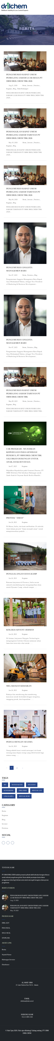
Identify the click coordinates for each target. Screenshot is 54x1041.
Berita (24, 85)
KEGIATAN (32, 785)
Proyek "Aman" (15, 518)
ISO (5, 785)
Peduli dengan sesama (19, 742)
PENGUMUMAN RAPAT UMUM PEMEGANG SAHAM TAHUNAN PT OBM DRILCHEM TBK (23, 393)
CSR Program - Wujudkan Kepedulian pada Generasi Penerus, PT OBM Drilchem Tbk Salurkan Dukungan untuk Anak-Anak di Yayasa (24, 455)
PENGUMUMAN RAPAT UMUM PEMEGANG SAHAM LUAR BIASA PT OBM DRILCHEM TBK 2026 (24, 77)
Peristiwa (36, 85)
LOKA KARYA (9, 796)
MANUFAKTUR (17, 785)
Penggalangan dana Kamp (21, 574)
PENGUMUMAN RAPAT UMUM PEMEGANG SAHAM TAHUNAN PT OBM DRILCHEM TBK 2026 (23, 192)
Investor (30, 85)
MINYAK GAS (37, 790)
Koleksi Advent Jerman (20, 630)
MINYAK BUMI (24, 796)
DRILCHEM (23, 790)
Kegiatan (9, 89)
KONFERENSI (8, 790)
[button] (48, 4)
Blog (14, 89)
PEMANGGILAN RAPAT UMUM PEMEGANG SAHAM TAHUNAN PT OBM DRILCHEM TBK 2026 (23, 135)
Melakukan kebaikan (19, 686)
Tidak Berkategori (22, 89)
